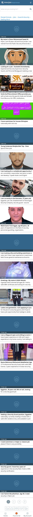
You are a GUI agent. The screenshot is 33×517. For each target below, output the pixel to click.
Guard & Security (23, 17)
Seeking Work (5, 19)
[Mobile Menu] (31, 2)
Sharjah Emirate (6, 17)
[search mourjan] (30, 9)
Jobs (14, 17)
